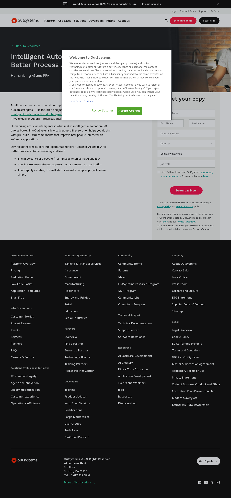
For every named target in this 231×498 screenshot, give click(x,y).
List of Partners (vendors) (81, 101)
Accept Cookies (130, 111)
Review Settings (103, 110)
